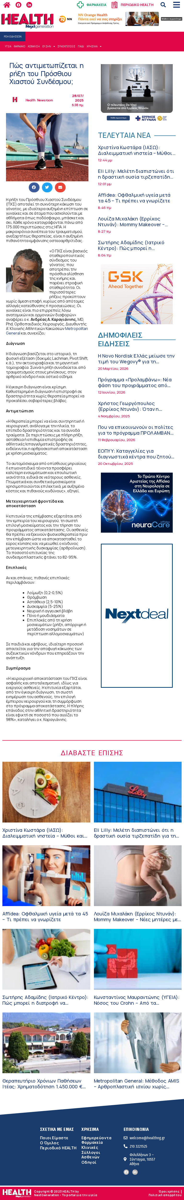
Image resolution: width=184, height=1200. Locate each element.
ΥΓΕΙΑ (8, 46)
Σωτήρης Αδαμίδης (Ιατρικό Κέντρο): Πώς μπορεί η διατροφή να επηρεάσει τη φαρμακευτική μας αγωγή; (131, 251)
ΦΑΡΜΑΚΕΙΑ (96, 4)
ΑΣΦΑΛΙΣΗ (34, 46)
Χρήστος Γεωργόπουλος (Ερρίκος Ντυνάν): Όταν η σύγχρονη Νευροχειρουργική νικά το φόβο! (132, 412)
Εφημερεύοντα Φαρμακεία (96, 1140)
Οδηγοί (88, 1162)
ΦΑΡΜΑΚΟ (19, 46)
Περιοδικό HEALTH (58, 1148)
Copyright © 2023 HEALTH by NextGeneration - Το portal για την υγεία (65, 1193)
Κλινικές (89, 1147)
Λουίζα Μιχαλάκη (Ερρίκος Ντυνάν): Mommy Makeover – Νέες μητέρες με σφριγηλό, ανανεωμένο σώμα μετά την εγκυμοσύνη (138, 922)
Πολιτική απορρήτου (165, 1195)
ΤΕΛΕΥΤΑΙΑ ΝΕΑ (124, 135)
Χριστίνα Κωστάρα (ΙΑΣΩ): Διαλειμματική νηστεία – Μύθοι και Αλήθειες (135, 153)
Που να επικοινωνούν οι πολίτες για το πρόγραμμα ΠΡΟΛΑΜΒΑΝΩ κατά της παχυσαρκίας (136, 433)
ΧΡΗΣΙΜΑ (92, 46)
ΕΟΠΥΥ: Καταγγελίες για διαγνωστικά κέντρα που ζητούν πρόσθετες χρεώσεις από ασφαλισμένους (136, 459)
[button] (163, 5)
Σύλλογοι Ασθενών (90, 1155)
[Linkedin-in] (29, 5)
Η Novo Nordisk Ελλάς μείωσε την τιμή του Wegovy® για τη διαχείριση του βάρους (136, 362)
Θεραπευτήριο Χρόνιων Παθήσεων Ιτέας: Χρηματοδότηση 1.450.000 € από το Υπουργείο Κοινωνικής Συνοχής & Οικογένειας (42, 1089)
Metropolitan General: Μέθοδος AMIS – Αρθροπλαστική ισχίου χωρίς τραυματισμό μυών (136, 1087)
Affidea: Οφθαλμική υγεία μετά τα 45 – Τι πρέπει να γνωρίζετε (134, 198)
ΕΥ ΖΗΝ (46, 46)
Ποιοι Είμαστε (54, 1137)
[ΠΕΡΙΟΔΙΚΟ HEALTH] (114, 4)
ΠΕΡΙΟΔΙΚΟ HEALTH (137, 4)
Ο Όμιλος (49, 1142)
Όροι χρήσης (169, 1191)
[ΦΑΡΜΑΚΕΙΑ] (80, 4)
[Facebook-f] (18, 5)
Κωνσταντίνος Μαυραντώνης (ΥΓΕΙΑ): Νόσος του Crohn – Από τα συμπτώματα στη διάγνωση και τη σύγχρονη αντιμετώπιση (137, 1006)
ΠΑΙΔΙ (81, 46)
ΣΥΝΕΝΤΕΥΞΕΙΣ (66, 46)
